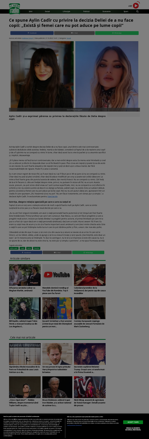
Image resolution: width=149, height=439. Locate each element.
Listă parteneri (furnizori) (74, 425)
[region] (74, 426)
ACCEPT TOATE (133, 422)
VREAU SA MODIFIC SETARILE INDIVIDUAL (133, 429)
